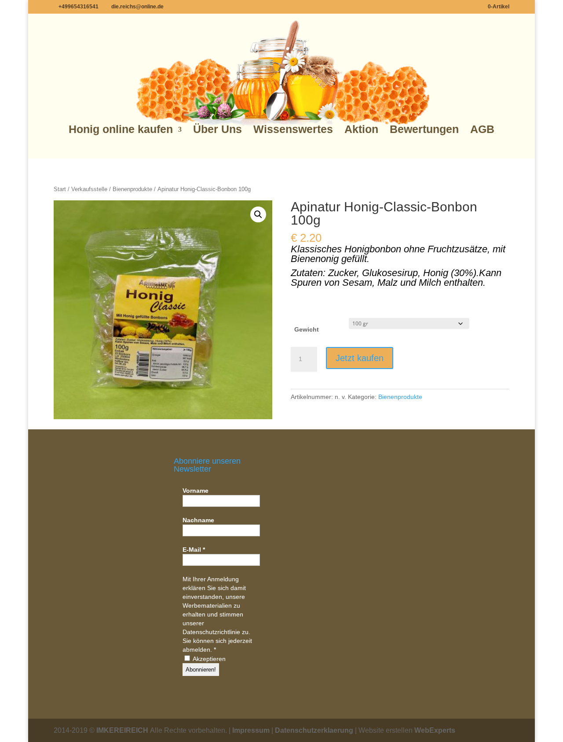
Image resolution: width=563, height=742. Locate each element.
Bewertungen (424, 129)
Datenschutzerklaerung (314, 730)
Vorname (195, 490)
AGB (482, 129)
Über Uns (217, 129)
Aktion (361, 129)
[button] (258, 214)
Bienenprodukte (132, 189)
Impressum (251, 730)
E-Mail (194, 549)
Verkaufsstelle (89, 189)
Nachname (198, 520)
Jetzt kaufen (360, 358)
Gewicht (306, 329)
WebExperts (434, 730)
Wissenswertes (293, 129)
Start (60, 189)
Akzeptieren (208, 658)
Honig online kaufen (121, 129)
